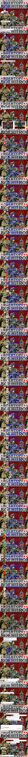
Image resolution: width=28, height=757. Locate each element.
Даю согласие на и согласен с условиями (14, 723)
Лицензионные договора (12, 46)
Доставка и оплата (7, 36)
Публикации (6, 39)
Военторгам (9, 650)
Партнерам (6, 48)
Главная (5, 33)
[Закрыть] (1, 673)
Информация (6, 42)
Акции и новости (10, 651)
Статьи (8, 40)
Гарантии (5, 3)
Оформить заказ (5, 21)
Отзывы (5, 37)
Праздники (9, 661)
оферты (14, 724)
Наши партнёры (7, 7)
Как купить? (6, 4)
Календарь (6, 8)
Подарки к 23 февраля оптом (13, 52)
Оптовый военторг (11, 49)
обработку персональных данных (19, 722)
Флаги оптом (9, 50)
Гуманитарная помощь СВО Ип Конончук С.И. (15, 9)
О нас (4, 1)
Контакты (5, 53)
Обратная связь (7, 5)
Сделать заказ (5, 721)
